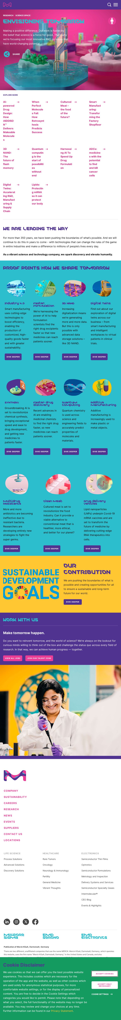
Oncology (48, 865)
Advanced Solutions (14, 865)
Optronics (86, 865)
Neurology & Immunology (56, 870)
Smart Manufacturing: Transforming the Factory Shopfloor (95, 113)
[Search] (109, 5)
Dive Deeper (99, 357)
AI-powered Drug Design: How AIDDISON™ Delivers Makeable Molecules (9, 120)
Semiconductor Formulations (96, 870)
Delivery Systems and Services (97, 882)
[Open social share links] (6, 54)
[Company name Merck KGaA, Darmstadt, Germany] (7, 5)
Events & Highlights (91, 905)
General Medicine (51, 882)
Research (8, 15)
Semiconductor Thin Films (94, 859)
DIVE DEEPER (13, 357)
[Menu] (115, 4)
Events (9, 821)
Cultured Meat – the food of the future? (65, 109)
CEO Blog (86, 899)
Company (11, 790)
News (8, 815)
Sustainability (15, 796)
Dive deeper (13, 451)
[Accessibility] (112, 21)
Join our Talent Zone (39, 658)
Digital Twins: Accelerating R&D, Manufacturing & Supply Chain (9, 198)
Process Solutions (13, 859)
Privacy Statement (62, 1010)
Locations (12, 840)
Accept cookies (105, 974)
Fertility (46, 876)
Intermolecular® (89, 894)
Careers (10, 803)
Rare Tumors (49, 859)
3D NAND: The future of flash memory (8, 158)
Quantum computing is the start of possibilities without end (37, 162)
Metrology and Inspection (94, 876)
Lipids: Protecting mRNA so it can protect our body (37, 194)
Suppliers (11, 827)
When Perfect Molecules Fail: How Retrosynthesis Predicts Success (38, 117)
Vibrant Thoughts (51, 888)
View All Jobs (12, 658)
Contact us (13, 834)
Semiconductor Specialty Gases (97, 888)
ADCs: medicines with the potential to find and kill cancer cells (95, 162)
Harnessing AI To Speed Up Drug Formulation (66, 158)
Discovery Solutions (14, 870)
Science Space (22, 15)
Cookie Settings (100, 994)
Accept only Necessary (105, 985)
